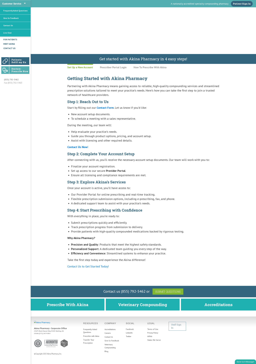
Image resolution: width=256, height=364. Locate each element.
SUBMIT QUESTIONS (168, 291)
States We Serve (154, 340)
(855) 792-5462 (11, 79)
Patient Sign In (242, 3)
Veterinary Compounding (142, 304)
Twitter (128, 336)
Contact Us (8, 25)
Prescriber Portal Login (113, 67)
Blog (106, 351)
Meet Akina (9, 44)
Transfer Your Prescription (88, 341)
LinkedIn (129, 333)
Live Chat (7, 33)
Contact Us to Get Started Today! (88, 266)
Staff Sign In (176, 326)
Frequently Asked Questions (15, 10)
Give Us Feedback (11, 18)
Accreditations (218, 304)
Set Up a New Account (80, 67)
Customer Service (11, 3)
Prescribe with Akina (91, 336)
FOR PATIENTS (10, 39)
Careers (108, 333)
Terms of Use (152, 329)
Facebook (130, 329)
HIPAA (149, 336)
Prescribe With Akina (67, 304)
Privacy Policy (152, 333)
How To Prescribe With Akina (150, 67)
